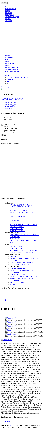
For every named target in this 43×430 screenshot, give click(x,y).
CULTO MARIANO (17, 268)
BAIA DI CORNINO (17, 231)
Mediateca (8, 109)
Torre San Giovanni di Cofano (17, 77)
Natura (9, 81)
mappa (7, 11)
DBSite (12, 425)
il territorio (9, 57)
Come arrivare (10, 107)
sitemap (8, 19)
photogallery (9, 15)
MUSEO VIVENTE (17, 282)
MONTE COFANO (17, 247)
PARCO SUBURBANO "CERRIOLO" (24, 251)
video (7, 65)
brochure (8, 55)
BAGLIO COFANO (17, 239)
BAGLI (12, 243)
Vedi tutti (13, 284)
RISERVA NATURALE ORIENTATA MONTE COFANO (23, 226)
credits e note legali (12, 17)
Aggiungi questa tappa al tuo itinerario (14, 87)
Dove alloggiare (10, 105)
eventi (7, 59)
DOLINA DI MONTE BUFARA (21, 252)
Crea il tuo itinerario (12, 71)
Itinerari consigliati (11, 69)
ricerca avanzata (10, 9)
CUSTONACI (15, 221)
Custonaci (10, 79)
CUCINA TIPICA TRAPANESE (21, 262)
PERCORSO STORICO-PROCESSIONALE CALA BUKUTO (24, 275)
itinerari (8, 61)
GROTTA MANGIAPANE (19, 207)
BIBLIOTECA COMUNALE (20, 211)
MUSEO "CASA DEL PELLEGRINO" (24, 241)
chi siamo (8, 21)
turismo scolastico (11, 67)
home (7, 7)
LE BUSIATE (15, 256)
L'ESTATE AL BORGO (18, 217)
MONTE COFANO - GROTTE (21, 205)
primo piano (9, 63)
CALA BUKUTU (16, 229)
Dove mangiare (10, 103)
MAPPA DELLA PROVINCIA (12, 99)
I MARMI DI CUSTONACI (20, 264)
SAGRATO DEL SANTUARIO (21, 213)
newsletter (8, 13)
